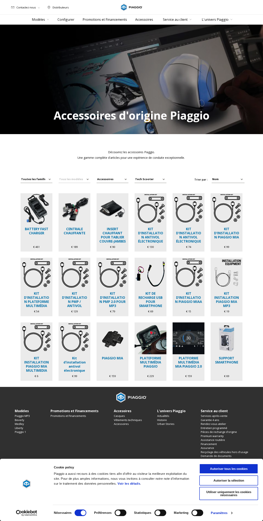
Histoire (162, 420)
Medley (19, 424)
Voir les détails (129, 483)
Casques (119, 416)
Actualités (163, 416)
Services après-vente (214, 416)
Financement (209, 444)
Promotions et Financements (68, 416)
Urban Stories (165, 424)
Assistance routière (213, 440)
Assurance (207, 448)
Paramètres (219, 513)
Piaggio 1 (20, 432)
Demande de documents (216, 456)
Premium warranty (212, 436)
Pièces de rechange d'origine (219, 432)
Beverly (19, 420)
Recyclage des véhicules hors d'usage (224, 452)
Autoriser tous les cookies (229, 468)
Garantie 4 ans (210, 420)
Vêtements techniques (128, 420)
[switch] (120, 512)
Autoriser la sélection (228, 480)
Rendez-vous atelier (213, 424)
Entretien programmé (214, 428)
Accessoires (121, 424)
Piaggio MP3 (22, 416)
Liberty (19, 428)
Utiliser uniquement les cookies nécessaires (228, 493)
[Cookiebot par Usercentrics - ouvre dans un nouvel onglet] (27, 513)
